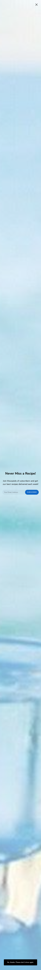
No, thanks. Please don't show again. (20, 962)
